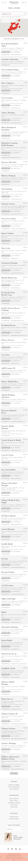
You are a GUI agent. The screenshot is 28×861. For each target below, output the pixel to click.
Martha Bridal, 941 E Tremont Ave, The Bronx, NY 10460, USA (12, 280)
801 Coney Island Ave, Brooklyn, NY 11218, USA (13, 615)
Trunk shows (14, 807)
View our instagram (14, 786)
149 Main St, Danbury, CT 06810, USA (12, 61)
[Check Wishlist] (25, 2)
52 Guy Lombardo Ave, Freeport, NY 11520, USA (14, 532)
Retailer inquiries (14, 818)
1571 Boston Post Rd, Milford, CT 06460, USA (13, 115)
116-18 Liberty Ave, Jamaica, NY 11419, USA (14, 561)
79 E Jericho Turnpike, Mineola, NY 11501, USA (13, 343)
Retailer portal (14, 816)
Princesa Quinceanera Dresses (15, 49)
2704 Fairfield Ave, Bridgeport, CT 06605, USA (14, 100)
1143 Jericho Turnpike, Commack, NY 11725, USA (14, 251)
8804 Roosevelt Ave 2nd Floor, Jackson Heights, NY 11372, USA (12, 488)
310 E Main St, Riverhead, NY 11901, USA (13, 574)
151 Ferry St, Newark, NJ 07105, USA (12, 629)
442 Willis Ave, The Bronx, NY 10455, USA (13, 384)
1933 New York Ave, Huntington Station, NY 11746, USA (14, 236)
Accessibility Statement (14, 802)
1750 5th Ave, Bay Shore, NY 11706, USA (13, 297)
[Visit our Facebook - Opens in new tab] (8, 849)
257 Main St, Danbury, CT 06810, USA (12, 48)
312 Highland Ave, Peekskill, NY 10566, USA (14, 132)
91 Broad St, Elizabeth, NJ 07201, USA (12, 671)
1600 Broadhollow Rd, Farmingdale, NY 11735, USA (13, 313)
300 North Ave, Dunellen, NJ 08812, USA (13, 745)
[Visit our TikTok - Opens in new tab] (19, 849)
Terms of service (14, 798)
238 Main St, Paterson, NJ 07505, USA (12, 472)
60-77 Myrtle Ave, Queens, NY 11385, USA (13, 588)
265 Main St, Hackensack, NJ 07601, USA (13, 370)
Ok (26, 856)
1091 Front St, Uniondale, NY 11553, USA (13, 399)
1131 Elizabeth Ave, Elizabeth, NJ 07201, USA (13, 687)
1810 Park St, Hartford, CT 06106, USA (12, 357)
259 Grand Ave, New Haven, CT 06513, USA (14, 164)
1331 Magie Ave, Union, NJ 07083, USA (12, 701)
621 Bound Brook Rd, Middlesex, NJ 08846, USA (14, 761)
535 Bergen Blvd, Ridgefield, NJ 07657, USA (14, 415)
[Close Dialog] (1, 857)
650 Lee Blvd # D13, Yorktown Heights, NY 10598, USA (14, 86)
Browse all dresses (14, 784)
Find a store (14, 804)
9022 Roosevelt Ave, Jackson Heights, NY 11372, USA (13, 458)
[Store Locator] (2, 2)
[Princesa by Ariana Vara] (14, 2)
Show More (14, 773)
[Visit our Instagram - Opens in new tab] (16, 849)
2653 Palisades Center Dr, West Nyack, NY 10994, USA (13, 192)
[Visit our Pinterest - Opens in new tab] (12, 849)
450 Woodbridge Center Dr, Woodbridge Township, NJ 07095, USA (13, 731)
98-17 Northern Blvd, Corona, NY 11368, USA (13, 443)
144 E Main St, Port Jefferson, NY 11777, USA (13, 221)
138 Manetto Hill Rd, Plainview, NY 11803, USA (13, 266)
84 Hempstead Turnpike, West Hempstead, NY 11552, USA (13, 431)
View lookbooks (14, 789)
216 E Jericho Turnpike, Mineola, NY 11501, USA (14, 328)
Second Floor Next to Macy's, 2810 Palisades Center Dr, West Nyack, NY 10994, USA (14, 206)
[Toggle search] (23, 2)
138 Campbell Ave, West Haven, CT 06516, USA (13, 148)
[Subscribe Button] (21, 829)
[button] (5, 3)
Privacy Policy (14, 800)
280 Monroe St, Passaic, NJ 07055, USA (13, 505)
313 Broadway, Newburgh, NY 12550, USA (13, 178)
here (14, 860)
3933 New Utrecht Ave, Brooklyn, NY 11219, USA (14, 656)
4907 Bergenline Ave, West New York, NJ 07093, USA (13, 547)
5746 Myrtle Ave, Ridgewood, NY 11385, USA (14, 601)
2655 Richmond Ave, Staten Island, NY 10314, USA (12, 716)
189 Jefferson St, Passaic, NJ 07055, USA (13, 518)
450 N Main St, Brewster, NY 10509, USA (13, 72)
